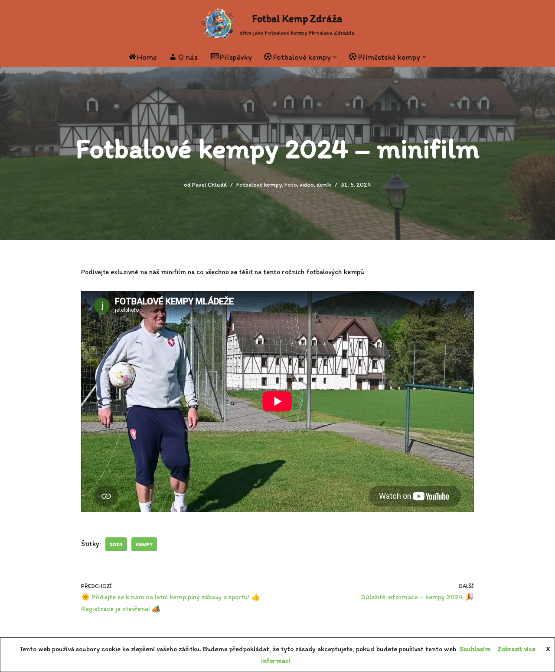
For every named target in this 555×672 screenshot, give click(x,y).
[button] (335, 57)
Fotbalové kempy (259, 184)
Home (147, 56)
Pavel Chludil (209, 184)
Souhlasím (475, 649)
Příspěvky (236, 56)
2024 (116, 544)
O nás (188, 56)
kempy (144, 544)
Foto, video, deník (307, 184)
